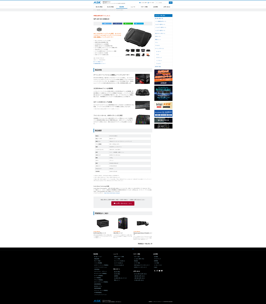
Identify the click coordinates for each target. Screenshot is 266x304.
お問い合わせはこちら (124, 203)
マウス (157, 54)
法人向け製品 (110, 6)
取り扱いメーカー (98, 256)
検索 (171, 2)
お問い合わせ (166, 6)
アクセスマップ (157, 258)
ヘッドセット (159, 60)
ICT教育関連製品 (98, 292)
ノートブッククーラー (111, 9)
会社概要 (156, 256)
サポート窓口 (151, 2)
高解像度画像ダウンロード (100, 63)
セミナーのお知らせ (118, 262)
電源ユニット (158, 39)
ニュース (133, 6)
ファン (156, 42)
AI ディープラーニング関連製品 (101, 281)
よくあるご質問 (144, 2)
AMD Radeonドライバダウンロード (142, 265)
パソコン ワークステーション (100, 267)
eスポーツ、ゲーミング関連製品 (101, 265)
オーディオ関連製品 (98, 275)
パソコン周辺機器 (98, 262)
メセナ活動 (156, 262)
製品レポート (117, 280)
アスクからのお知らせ (119, 265)
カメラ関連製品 (97, 277)
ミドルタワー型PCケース (160, 27)
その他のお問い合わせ (139, 280)
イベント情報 (117, 258)
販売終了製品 (158, 66)
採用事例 (116, 276)
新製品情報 (96, 258)
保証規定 (136, 260)
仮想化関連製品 (97, 284)
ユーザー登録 (137, 262)
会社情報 (155, 6)
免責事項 (150, 301)
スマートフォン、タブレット (100, 271)
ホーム (95, 9)
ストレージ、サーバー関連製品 (101, 290)
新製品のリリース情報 (119, 256)
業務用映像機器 (97, 288)
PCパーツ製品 (97, 260)
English (155, 267)
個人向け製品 (99, 6)
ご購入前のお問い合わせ (139, 276)
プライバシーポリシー (157, 301)
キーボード (158, 51)
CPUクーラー (158, 36)
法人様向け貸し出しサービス (120, 278)
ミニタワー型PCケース (160, 30)
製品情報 (121, 6)
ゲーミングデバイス (159, 48)
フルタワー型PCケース (160, 24)
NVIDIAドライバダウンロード (140, 267)
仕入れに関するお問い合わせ (140, 273)
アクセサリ (157, 45)
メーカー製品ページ (99, 61)
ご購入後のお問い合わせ (139, 278)
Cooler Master (103, 9)
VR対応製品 (96, 269)
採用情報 (156, 260)
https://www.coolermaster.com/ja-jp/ (112, 193)
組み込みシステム (98, 286)
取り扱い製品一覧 (159, 18)
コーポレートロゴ (158, 265)
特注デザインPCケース (160, 33)
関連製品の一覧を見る (144, 243)
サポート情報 (144, 6)
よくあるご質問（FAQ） (139, 258)
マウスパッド (159, 57)
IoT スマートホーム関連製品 (100, 273)
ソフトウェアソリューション (100, 294)
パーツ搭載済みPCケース (160, 21)
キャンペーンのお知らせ (119, 260)
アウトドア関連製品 (98, 279)
